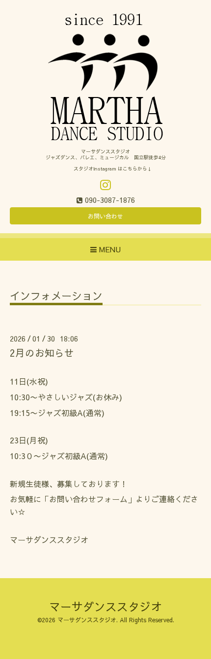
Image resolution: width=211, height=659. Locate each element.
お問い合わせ (105, 216)
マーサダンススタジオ (105, 606)
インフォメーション (56, 297)
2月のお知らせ (42, 352)
